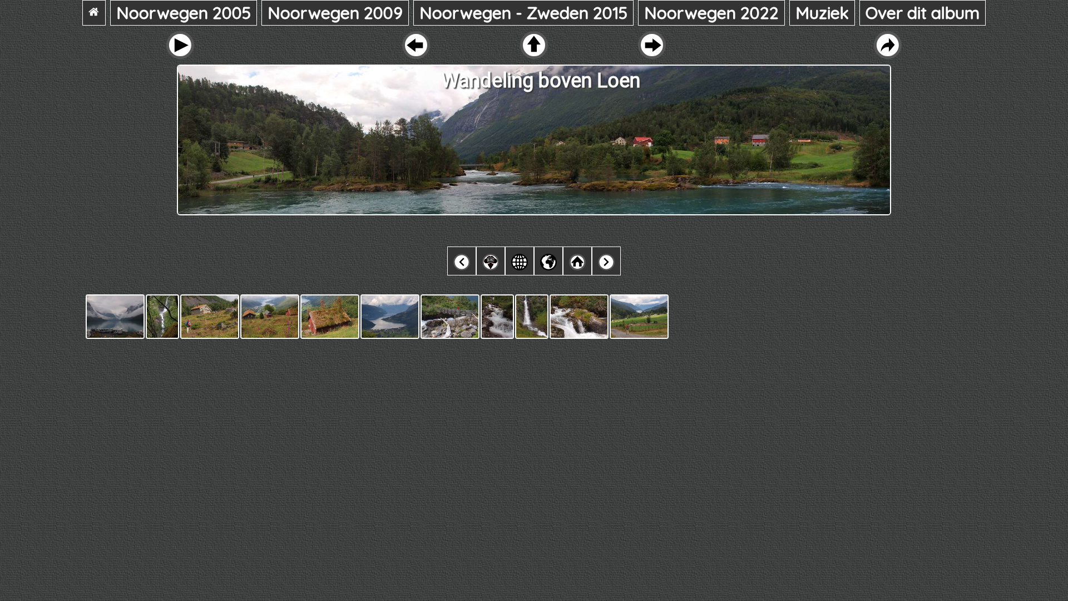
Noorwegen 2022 (711, 12)
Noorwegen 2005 (183, 12)
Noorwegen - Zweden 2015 (523, 12)
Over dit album (923, 12)
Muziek (822, 12)
